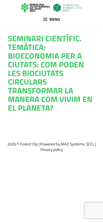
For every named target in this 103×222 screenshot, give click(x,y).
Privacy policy (51, 150)
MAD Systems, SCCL (77, 144)
